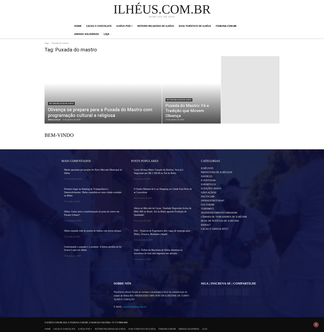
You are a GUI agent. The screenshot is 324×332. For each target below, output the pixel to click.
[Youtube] (245, 292)
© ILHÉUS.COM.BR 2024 (56, 322)
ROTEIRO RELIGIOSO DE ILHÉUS (155, 25)
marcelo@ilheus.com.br (135, 307)
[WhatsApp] (237, 292)
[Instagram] (212, 292)
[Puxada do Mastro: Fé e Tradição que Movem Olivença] (191, 90)
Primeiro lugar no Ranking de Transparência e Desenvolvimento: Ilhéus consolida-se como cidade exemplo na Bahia (93, 192)
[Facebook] (204, 292)
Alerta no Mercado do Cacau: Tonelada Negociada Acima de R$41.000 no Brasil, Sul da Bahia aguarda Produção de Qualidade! (162, 211)
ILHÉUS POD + (124, 25)
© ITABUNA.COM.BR (78, 322)
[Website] (229, 292)
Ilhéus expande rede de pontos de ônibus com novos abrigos (92, 231)
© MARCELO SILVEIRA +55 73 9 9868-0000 (108, 322)
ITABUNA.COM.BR (226, 25)
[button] (248, 26)
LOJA (106, 34)
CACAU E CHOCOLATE (99, 25)
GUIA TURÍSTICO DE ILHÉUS (195, 25)
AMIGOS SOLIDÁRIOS (86, 34)
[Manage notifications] (316, 324)
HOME (78, 25)
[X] (221, 292)
